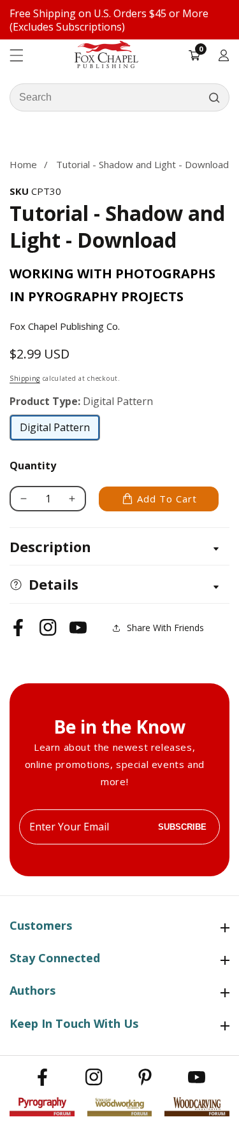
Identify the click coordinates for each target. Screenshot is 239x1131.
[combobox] (119, 97)
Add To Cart (167, 498)
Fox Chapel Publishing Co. (65, 326)
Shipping (25, 378)
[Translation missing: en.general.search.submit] (214, 97)
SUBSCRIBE (182, 827)
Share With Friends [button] (165, 628)
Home (23, 164)
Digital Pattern (55, 430)
